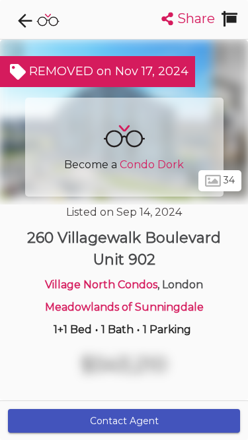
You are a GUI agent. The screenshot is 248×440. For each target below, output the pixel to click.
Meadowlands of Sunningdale (124, 307)
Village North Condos (101, 284)
